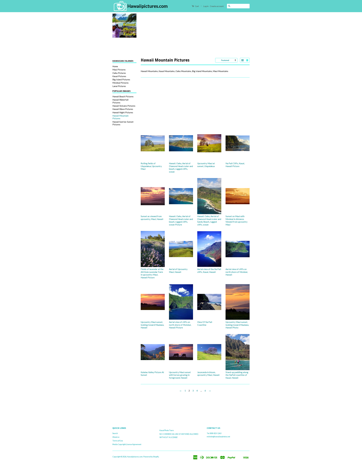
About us (115, 437)
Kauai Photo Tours (167, 430)
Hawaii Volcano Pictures (123, 106)
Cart (197, 6)
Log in (206, 6)
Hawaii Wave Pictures (122, 109)
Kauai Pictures (119, 76)
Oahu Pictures (119, 73)
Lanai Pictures (119, 86)
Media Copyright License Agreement (126, 444)
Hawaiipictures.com (135, 457)
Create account (217, 6)
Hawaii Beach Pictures (122, 96)
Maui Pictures (119, 69)
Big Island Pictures (121, 79)
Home (115, 66)
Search (115, 433)
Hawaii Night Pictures (122, 112)
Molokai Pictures (120, 82)
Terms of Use (117, 441)
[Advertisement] (195, 33)
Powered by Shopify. (151, 457)
